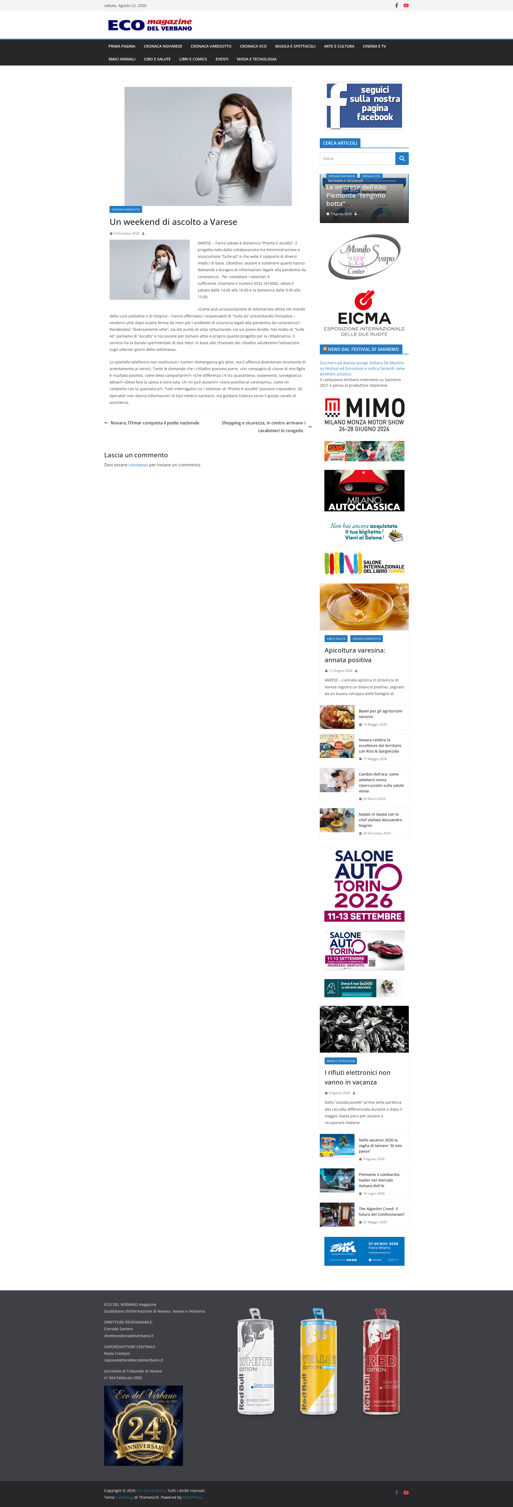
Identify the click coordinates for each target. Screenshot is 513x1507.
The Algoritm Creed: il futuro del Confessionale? (382, 1211)
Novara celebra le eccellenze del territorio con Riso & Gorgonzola (380, 745)
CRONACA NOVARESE (163, 46)
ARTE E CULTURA (339, 46)
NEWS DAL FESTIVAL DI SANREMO (363, 349)
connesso (138, 465)
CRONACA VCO (253, 46)
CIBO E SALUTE (157, 59)
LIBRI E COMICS (193, 59)
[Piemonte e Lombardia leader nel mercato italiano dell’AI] (337, 1184)
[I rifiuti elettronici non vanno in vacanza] (364, 1029)
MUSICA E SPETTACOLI (295, 46)
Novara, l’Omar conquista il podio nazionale (155, 423)
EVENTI (222, 59)
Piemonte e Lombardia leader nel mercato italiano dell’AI (379, 1180)
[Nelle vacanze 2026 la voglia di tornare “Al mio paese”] (337, 1149)
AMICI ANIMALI (121, 59)
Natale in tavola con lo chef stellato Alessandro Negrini (380, 820)
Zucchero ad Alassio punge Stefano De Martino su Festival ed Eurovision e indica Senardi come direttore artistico (362, 368)
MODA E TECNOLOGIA (257, 59)
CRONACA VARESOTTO (211, 46)
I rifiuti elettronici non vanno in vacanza (367, 199)
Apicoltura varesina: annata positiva (355, 655)
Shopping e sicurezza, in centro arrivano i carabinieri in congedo (263, 427)
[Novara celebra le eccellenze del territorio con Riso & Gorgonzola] (337, 749)
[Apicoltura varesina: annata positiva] (364, 607)
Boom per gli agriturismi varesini (380, 713)
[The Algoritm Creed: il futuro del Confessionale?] (337, 1215)
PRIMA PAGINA (121, 46)
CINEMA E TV (374, 46)
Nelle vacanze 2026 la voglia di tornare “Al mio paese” (380, 1145)
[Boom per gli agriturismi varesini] (337, 718)
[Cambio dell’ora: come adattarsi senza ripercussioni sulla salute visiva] (337, 786)
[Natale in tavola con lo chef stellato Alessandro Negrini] (337, 823)
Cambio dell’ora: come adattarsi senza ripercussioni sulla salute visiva (381, 782)
